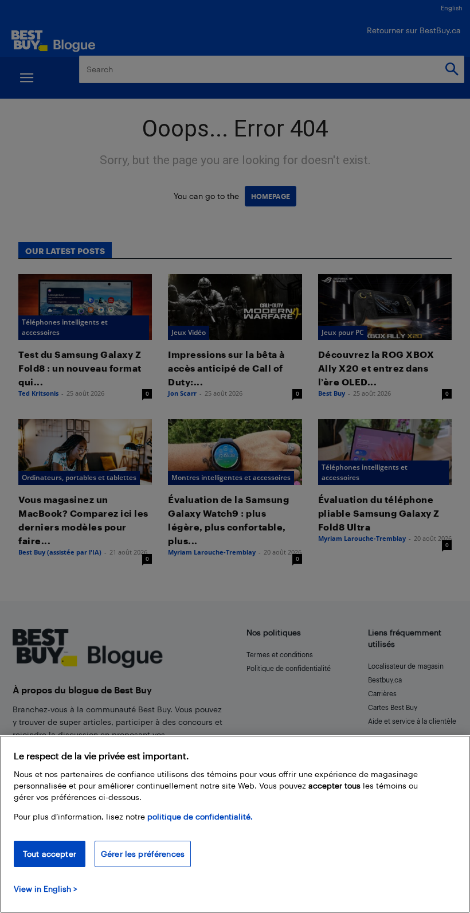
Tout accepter (49, 854)
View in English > (45, 889)
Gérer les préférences (143, 854)
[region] (235, 824)
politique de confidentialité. (200, 816)
